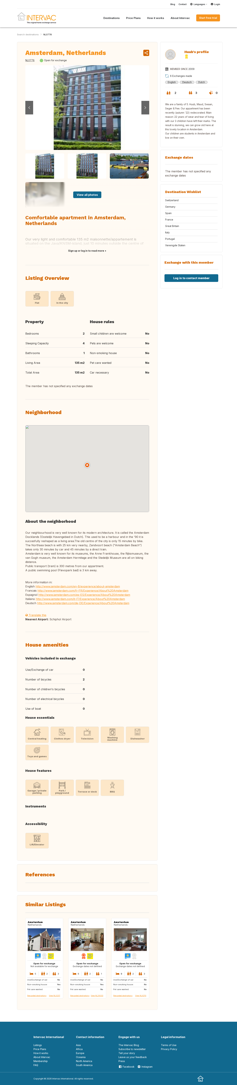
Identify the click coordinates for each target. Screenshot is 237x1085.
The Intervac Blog (128, 1045)
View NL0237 (54, 996)
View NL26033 (97, 996)
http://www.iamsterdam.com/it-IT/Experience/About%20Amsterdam (80, 599)
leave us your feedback (132, 1057)
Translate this (37, 615)
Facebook (128, 1066)
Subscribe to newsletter (132, 1049)
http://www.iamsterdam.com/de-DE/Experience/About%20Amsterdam (83, 603)
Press (121, 1061)
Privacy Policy (169, 1049)
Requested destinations (36, 996)
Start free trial (208, 17)
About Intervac (41, 1057)
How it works (40, 1053)
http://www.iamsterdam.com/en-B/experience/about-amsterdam (78, 586)
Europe (80, 1053)
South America (84, 1065)
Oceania (81, 1057)
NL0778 (47, 34)
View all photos (87, 195)
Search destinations (28, 34)
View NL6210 (140, 996)
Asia (78, 1045)
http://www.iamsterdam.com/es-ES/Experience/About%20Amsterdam (84, 594)
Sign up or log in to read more (86, 250)
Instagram (147, 1066)
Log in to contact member (191, 278)
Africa (79, 1049)
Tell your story (126, 1053)
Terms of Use (168, 1045)
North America (84, 1061)
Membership (40, 1061)
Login (217, 4)
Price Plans (39, 1049)
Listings (37, 1045)
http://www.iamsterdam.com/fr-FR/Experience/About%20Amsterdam (82, 590)
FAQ (35, 1065)
